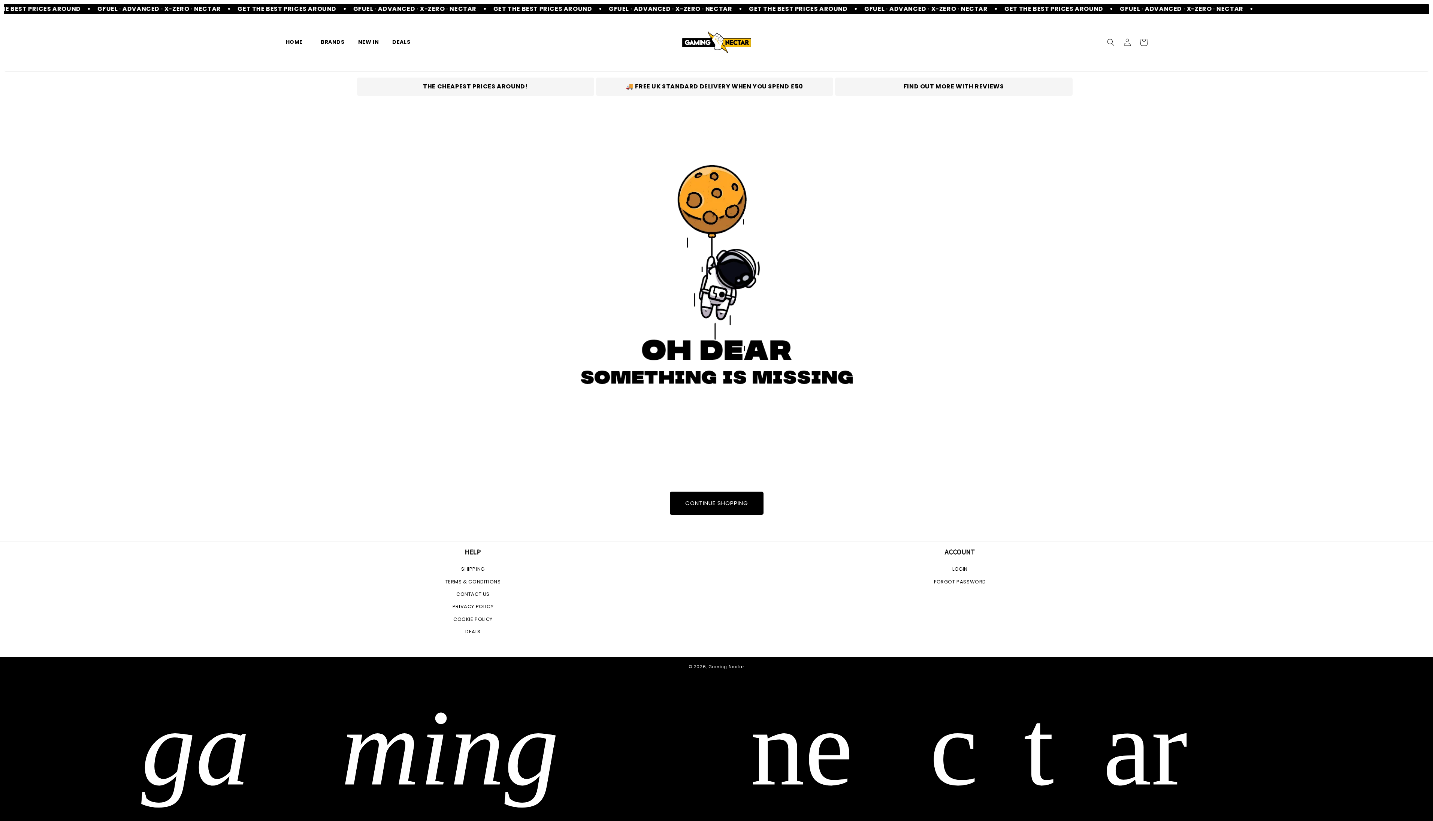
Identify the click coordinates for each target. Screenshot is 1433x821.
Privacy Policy (473, 606)
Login (960, 569)
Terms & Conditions (473, 581)
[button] (330, 42)
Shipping (473, 569)
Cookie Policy (473, 619)
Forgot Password (960, 581)
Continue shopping (716, 503)
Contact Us (473, 594)
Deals (473, 631)
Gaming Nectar (726, 667)
